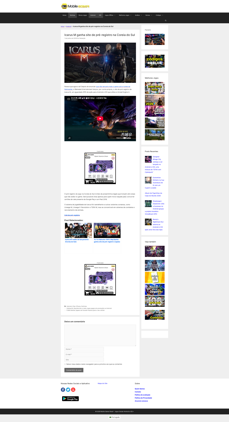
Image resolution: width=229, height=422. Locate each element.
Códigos (158, 15)
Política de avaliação (142, 395)
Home (64, 15)
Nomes (148, 15)
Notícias (72, 15)
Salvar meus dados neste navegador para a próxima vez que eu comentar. (94, 364)
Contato (138, 392)
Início (62, 26)
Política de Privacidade (143, 398)
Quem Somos (140, 389)
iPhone (78, 306)
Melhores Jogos (124, 15)
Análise (137, 15)
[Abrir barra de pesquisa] (165, 20)
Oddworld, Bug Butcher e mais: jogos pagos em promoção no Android (89, 308)
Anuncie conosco (141, 401)
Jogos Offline (109, 15)
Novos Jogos (83, 15)
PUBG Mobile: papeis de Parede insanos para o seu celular (86, 310)
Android (92, 15)
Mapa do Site (102, 383)
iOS (100, 15)
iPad (73, 306)
